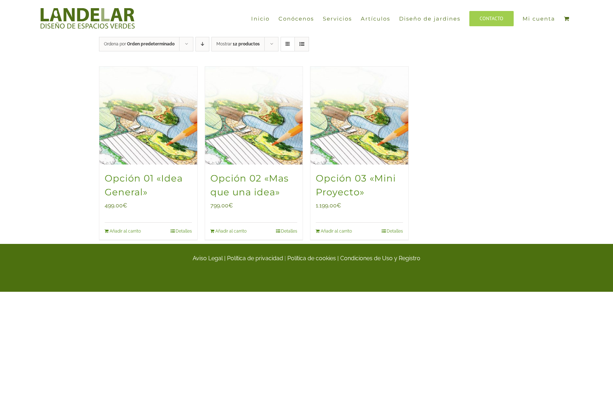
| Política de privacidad (254, 258)
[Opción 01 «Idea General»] (148, 115)
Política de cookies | (313, 258)
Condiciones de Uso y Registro (380, 258)
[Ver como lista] (302, 44)
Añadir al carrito (125, 231)
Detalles (184, 231)
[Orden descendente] (202, 44)
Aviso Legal (208, 258)
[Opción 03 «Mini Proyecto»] (359, 115)
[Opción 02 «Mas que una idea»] (254, 115)
